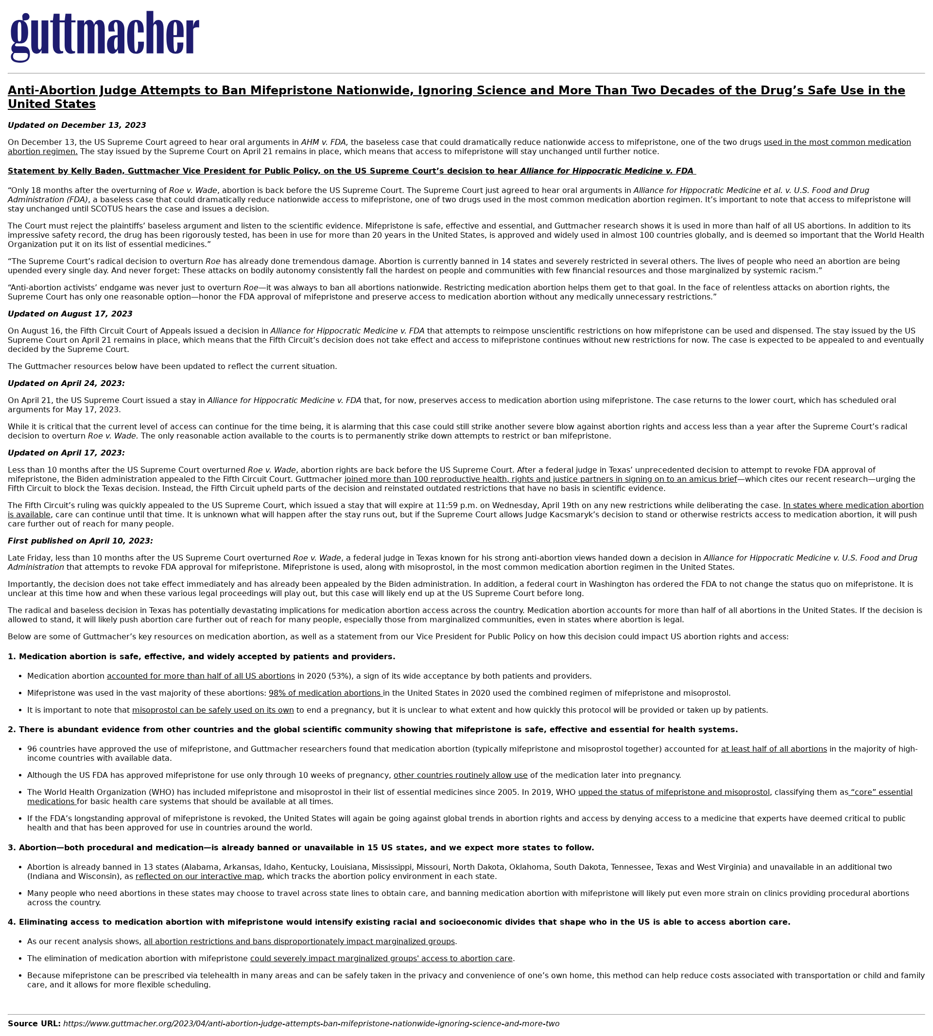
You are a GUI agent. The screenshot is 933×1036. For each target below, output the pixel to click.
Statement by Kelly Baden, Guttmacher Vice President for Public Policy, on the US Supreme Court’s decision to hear (352, 171)
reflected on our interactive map (199, 876)
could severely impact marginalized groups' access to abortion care (381, 958)
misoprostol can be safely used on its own (213, 710)
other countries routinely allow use (461, 775)
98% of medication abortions (326, 693)
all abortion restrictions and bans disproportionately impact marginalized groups (299, 941)
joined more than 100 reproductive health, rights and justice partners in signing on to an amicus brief (541, 479)
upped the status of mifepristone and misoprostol (674, 792)
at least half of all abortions (774, 749)
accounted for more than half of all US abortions (201, 676)
